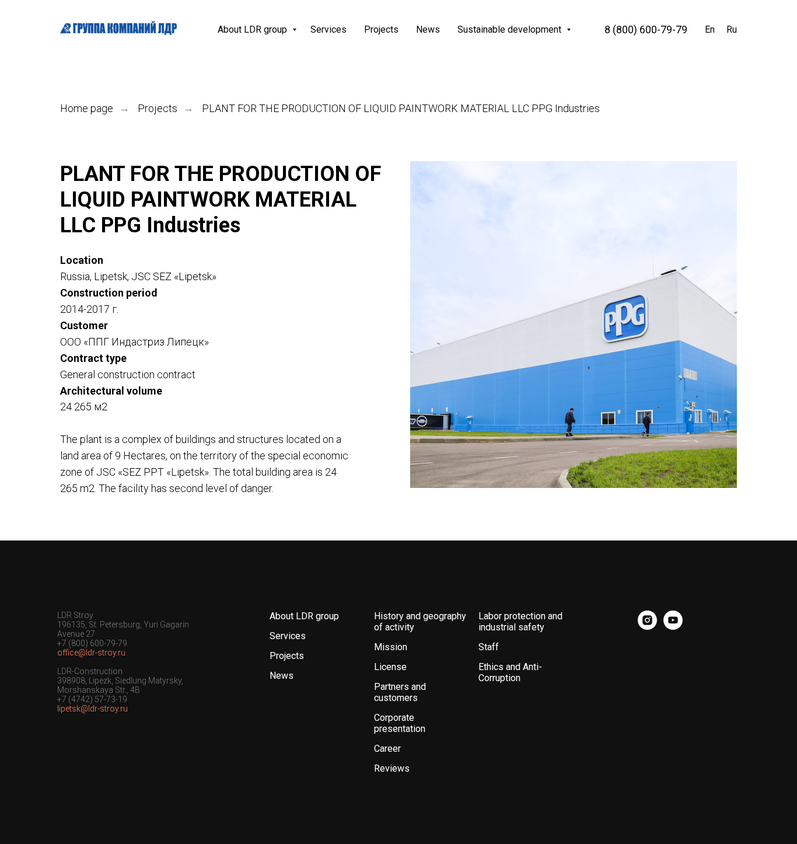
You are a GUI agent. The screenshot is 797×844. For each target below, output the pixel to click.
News (428, 29)
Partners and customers (400, 692)
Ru (731, 29)
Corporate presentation (399, 723)
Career (387, 748)
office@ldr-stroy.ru (91, 652)
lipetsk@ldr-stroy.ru (92, 708)
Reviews (392, 768)
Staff (488, 647)
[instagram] (647, 627)
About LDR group (253, 29)
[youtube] (673, 627)
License (390, 666)
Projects (381, 29)
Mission (390, 647)
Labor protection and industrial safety (520, 622)
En (710, 29)
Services (328, 29)
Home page (86, 108)
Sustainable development (510, 29)
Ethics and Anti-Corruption (510, 672)
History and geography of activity (420, 622)
